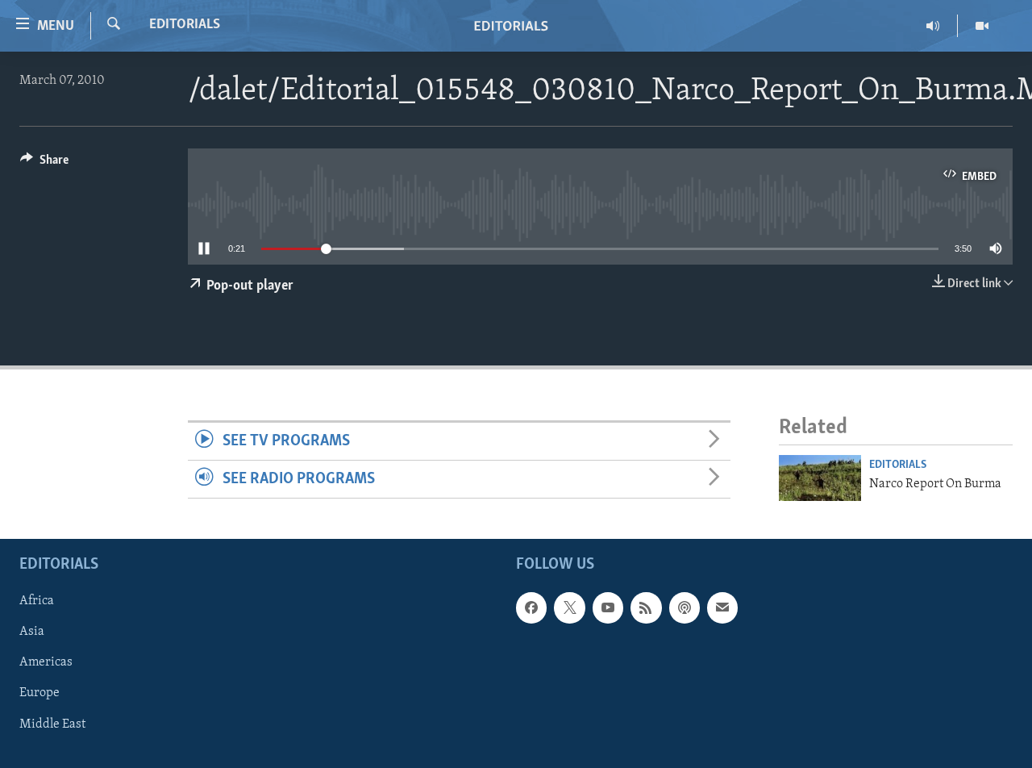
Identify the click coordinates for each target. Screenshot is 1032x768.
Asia (31, 631)
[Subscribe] (722, 607)
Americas (46, 662)
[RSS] (645, 607)
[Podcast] (684, 607)
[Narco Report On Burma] (820, 478)
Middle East (52, 723)
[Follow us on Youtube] (608, 607)
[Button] (44, 163)
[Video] (982, 26)
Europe (39, 693)
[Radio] (933, 26)
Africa (36, 601)
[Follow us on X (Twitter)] (569, 607)
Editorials (184, 25)
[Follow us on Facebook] (531, 607)
